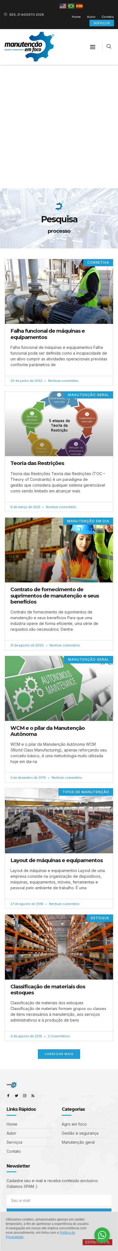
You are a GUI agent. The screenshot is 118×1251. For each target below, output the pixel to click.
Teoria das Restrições (37, 463)
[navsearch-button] (108, 47)
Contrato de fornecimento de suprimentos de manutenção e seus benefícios (54, 595)
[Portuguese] (71, 5)
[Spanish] (79, 5)
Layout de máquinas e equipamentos (56, 860)
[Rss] (33, 1095)
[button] (92, 47)
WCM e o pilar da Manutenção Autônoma (47, 731)
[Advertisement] (59, 127)
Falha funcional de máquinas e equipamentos (47, 334)
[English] (63, 5)
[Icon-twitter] (16, 1095)
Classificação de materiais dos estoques (47, 989)
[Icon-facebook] (8, 1095)
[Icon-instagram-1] (24, 1095)
